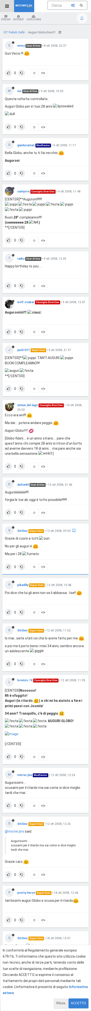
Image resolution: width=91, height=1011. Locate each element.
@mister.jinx (14, 831)
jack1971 (23, 350)
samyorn (23, 191)
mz (19, 91)
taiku (21, 258)
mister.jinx (24, 775)
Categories (33, 19)
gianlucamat (26, 145)
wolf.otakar (25, 302)
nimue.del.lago (27, 405)
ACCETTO (78, 1003)
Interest (18, 19)
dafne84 (23, 484)
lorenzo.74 (25, 680)
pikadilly (22, 585)
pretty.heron (26, 892)
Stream (5, 19)
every (21, 45)
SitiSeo (22, 531)
